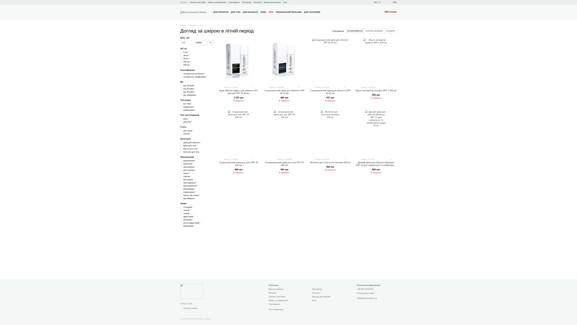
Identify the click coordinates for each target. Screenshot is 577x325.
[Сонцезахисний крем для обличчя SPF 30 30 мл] (284, 61)
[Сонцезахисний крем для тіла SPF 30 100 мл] (238, 133)
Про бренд (246, 2)
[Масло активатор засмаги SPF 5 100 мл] (376, 61)
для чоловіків (312, 12)
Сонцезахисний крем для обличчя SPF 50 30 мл (330, 91)
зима (263, 12)
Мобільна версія (190, 308)
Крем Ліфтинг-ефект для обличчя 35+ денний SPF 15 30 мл (238, 91)
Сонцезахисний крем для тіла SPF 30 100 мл (238, 163)
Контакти (257, 2)
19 (390, 159)
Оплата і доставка (197, 2)
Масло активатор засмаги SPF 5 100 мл (376, 90)
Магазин (184, 2)
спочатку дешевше (374, 31)
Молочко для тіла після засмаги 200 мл (330, 162)
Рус (379, 2)
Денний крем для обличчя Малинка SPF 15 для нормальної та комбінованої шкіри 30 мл (376, 165)
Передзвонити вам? (365, 293)
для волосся (250, 12)
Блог (285, 2)
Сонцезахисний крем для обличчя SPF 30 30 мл (284, 91)
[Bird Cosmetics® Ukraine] (191, 291)
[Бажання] (385, 2)
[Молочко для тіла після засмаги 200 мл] (330, 133)
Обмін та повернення (217, 2)
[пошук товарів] (325, 12)
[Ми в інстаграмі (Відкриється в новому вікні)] (291, 2)
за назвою (390, 31)
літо (271, 12)
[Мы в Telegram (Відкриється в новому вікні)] (295, 2)
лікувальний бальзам (289, 12)
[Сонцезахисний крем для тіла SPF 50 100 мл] (284, 133)
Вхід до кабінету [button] (276, 289)
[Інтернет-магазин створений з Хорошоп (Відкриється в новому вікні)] (195, 321)
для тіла (235, 12)
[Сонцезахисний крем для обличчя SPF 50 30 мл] (330, 61)
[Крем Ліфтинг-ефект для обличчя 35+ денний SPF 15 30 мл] (238, 61)
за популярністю (354, 31)
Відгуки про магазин (272, 2)
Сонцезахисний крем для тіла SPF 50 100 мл (284, 163)
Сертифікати (234, 2)
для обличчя (220, 12)
